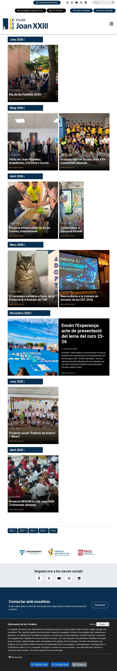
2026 (11, 530)
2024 (32, 530)
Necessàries (16, 657)
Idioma (93, 624)
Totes (53, 530)
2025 (22, 530)
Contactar (99, 605)
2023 (42, 530)
